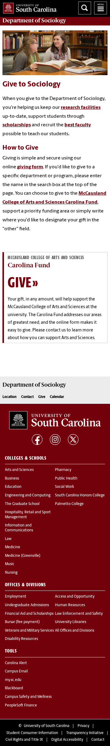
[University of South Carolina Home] (28, 7)
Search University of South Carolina (84, 8)
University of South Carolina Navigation (100, 8)
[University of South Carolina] (55, 420)
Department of (34, 20)
